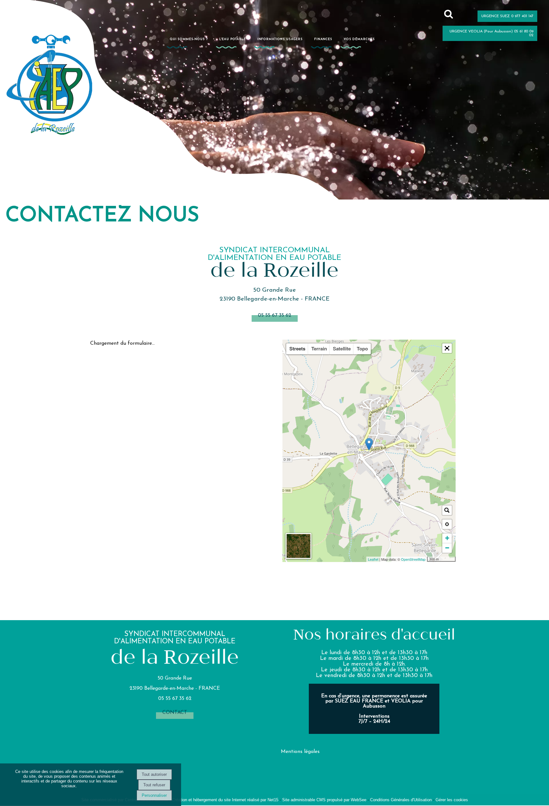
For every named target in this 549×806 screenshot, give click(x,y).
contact (174, 712)
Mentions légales (300, 751)
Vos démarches (359, 39)
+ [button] (447, 538)
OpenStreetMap (413, 559)
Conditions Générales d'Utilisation (401, 799)
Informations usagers (280, 39)
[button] (447, 348)
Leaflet (373, 559)
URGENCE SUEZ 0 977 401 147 (507, 16)
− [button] (447, 548)
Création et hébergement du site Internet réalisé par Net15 (225, 799)
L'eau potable (232, 39)
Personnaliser (154, 795)
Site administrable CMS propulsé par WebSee (324, 799)
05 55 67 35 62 (274, 315)
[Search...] (447, 510)
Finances (323, 39)
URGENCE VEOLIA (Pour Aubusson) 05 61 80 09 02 (491, 33)
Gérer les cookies (452, 799)
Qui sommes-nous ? (189, 39)
